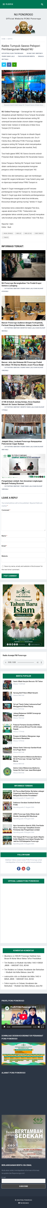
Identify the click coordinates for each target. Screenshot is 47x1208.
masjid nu (28, 233)
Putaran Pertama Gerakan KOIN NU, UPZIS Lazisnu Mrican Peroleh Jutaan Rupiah (27, 727)
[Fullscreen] (42, 1027)
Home (3, 39)
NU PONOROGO (23, 14)
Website (5, 556)
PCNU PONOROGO (26, 1200)
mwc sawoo (39, 233)
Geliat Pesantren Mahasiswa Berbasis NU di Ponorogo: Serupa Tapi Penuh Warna (27, 759)
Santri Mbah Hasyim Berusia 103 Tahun (28, 681)
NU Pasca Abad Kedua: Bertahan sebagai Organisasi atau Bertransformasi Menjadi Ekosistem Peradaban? (28, 793)
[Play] (4, 1027)
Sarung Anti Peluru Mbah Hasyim (25, 693)
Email (4, 546)
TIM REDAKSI (24, 1203)
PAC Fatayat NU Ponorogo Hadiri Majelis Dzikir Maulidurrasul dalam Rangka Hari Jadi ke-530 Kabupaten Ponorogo (28, 839)
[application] (23, 1016)
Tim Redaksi (18, 53)
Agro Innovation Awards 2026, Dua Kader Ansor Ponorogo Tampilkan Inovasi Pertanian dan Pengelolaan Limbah (28, 828)
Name (4, 536)
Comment (6, 510)
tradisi (6, 237)
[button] (8, 4)
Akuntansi (8, 956)
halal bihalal (8, 233)
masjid (18, 233)
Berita (10, 39)
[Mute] (39, 1027)
